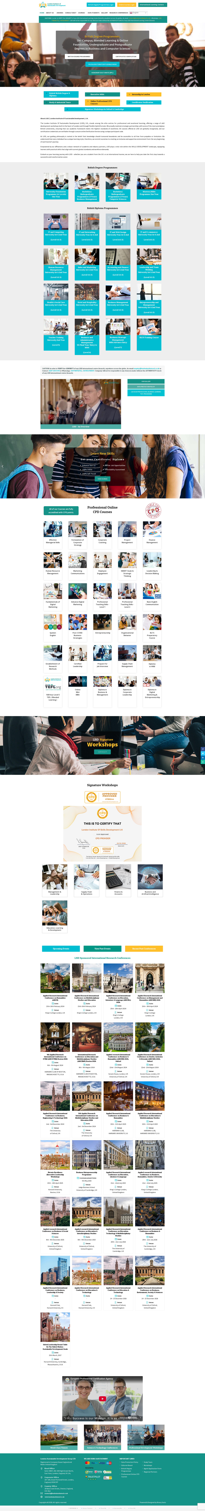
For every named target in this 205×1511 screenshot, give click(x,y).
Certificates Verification (126, 56)
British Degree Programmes (79, 56)
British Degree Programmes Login (100, 5)
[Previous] (2, 466)
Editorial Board (126, 1465)
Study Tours (148, 1462)
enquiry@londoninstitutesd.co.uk (146, 369)
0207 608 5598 (54, 371)
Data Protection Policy (146, 387)
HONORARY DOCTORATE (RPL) (102, 73)
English (135, 13)
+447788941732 (76, 371)
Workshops (148, 1465)
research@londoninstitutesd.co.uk (139, 18)
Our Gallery (146, 381)
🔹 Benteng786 (117, 1508)
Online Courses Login (127, 5)
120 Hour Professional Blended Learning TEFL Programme (146, 393)
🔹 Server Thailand (86, 1508)
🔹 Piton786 (102, 1508)
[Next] (202, 466)
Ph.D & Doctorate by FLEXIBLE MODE (102, 64)
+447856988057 (64, 20)
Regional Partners (150, 1472)
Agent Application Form (152, 1468)
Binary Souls (161, 1502)
